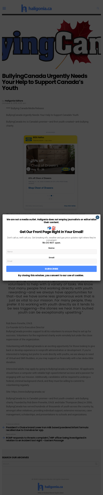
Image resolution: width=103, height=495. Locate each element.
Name (51, 248)
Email (51, 257)
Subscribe (51, 268)
